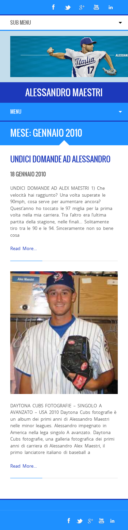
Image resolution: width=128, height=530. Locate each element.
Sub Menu (20, 22)
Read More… (23, 248)
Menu (16, 111)
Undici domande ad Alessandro (60, 159)
